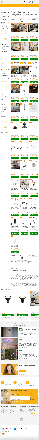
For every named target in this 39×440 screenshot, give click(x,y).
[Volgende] (26, 21)
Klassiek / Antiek (5, 79)
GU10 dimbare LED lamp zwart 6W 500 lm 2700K (22, 308)
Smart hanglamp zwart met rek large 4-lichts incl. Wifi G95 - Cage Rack (24, 227)
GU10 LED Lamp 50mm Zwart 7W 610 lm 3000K (7, 308)
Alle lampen (21, 408)
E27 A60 (4, 104)
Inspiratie (21, 409)
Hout (3, 63)
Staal (4, 58)
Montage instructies (22, 410)
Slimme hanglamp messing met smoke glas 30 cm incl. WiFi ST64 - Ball (33, 170)
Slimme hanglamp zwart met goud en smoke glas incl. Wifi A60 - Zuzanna (33, 95)
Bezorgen (11, 410)
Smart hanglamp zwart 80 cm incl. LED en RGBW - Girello (24, 151)
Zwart (6, 44)
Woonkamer (5, 28)
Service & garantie (13, 411)
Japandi (4, 77)
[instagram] (21, 374)
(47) (21, 309)
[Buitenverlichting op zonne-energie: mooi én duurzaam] (9, 332)
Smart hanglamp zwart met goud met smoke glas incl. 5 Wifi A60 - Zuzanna (24, 95)
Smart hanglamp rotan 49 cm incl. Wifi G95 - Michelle (24, 76)
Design (4, 73)
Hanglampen (5, 14)
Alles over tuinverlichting (23, 412)
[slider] (4, 38)
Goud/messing (6, 46)
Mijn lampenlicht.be (13, 408)
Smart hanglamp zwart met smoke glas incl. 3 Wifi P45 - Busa (15, 151)
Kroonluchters (5, 19)
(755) (36, 309)
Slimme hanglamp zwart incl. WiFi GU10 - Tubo (15, 227)
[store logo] (5, 2)
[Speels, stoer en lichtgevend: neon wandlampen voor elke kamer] (9, 343)
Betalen (11, 409)
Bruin (5, 51)
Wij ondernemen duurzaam (5, 410)
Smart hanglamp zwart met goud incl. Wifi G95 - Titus (14, 133)
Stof (3, 65)
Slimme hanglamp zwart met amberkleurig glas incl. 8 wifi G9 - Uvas (15, 52)
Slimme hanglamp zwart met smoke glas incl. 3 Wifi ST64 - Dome (15, 246)
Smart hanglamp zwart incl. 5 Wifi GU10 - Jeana (33, 34)
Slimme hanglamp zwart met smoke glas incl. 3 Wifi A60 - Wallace (15, 114)
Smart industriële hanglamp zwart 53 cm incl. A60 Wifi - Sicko (24, 133)
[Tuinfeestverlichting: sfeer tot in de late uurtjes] (9, 354)
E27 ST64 (4, 109)
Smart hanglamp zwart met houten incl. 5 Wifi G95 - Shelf (14, 76)
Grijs (5, 48)
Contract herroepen (13, 413)
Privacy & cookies (3, 412)
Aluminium (4, 61)
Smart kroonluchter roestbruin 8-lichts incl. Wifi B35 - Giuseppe (33, 114)
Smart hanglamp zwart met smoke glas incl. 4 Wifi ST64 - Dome (33, 208)
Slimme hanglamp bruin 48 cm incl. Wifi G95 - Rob (24, 189)
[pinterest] (23, 374)
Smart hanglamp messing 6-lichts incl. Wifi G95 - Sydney (33, 133)
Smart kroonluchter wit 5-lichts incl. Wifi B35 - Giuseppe (15, 208)
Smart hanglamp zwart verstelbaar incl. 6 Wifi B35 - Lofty (24, 208)
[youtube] (34, 413)
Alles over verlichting (23, 411)
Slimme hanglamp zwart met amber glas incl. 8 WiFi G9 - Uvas (24, 52)
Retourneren (12, 412)
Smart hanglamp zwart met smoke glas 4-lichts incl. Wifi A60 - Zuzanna (34, 52)
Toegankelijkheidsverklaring (5, 413)
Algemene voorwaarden (4, 411)
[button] (19, 5)
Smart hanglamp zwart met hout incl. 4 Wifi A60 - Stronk (34, 151)
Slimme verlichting (14, 261)
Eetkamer (4, 26)
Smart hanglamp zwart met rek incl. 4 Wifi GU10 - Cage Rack (24, 170)
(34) (6, 309)
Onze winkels (3, 409)
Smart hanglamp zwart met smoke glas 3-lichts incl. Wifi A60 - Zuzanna (15, 34)
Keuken (4, 30)
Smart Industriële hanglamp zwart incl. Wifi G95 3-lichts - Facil (33, 189)
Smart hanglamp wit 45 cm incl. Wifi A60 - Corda (15, 95)
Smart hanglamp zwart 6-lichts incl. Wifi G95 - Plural (14, 189)
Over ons (2, 408)
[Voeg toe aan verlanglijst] (18, 25)
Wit (5, 49)
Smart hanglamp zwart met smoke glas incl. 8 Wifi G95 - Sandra (24, 34)
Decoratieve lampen (5, 17)
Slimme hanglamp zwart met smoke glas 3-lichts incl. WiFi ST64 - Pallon (34, 227)
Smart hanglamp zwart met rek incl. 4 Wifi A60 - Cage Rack (15, 170)
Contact (2, 417)
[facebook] (19, 374)
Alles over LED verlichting (23, 413)
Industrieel (5, 75)
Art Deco (4, 71)
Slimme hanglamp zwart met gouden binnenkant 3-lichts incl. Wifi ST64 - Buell (24, 114)
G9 (3, 111)
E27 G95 (4, 107)
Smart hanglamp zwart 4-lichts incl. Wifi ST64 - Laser (33, 76)
